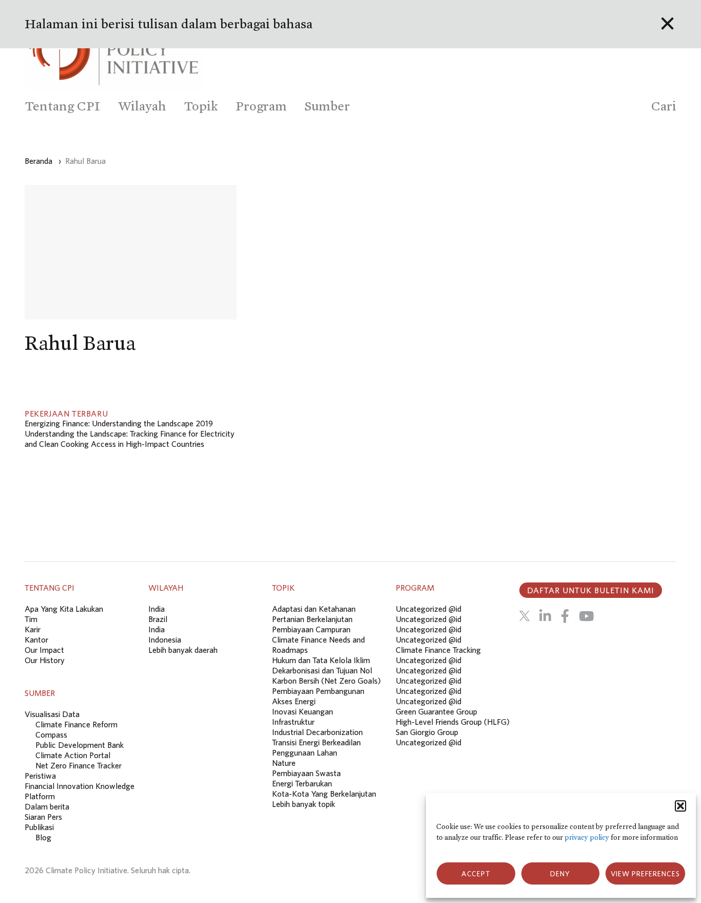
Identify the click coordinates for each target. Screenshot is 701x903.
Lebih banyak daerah (183, 649)
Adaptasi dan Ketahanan (314, 608)
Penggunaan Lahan (304, 752)
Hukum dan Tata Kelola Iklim (321, 660)
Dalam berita (47, 806)
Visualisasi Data (52, 714)
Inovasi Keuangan (302, 711)
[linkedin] (545, 616)
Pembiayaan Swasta (306, 773)
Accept (476, 874)
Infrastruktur (293, 721)
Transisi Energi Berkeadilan (316, 742)
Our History (45, 660)
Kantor (36, 639)
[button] (680, 806)
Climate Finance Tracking (438, 649)
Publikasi (39, 827)
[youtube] (586, 616)
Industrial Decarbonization (317, 732)
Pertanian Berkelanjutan (312, 619)
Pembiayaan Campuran (311, 629)
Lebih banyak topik (303, 803)
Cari (663, 106)
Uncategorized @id (428, 608)
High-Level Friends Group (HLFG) (453, 721)
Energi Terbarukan (302, 783)
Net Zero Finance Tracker (78, 765)
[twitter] (524, 616)
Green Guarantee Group (436, 711)
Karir (33, 629)
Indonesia (164, 639)
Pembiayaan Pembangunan (318, 690)
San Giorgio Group (427, 732)
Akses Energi (294, 701)
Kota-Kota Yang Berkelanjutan (324, 793)
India (156, 608)
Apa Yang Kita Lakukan (64, 608)
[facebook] (565, 616)
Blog (43, 837)
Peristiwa (40, 775)
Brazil (157, 619)
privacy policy (586, 837)
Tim (31, 619)
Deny (560, 874)
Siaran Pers (43, 816)
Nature (284, 762)
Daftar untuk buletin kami (590, 590)
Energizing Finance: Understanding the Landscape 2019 (119, 423)
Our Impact (44, 649)
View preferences (645, 874)
